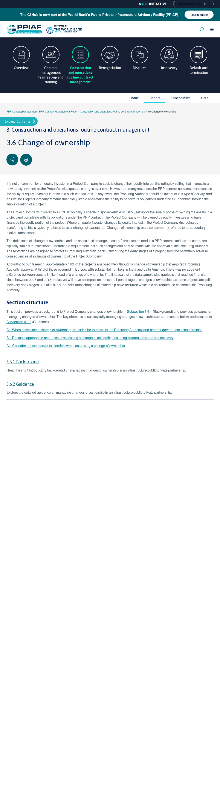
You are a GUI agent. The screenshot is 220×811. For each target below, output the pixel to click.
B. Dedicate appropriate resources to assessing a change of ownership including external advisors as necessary (90, 337)
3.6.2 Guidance (20, 384)
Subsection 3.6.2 (18, 321)
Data (204, 98)
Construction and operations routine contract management (112, 111)
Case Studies (180, 98)
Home (134, 98)
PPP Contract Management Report (58, 111)
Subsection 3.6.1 (139, 311)
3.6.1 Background (22, 361)
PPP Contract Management (21, 111)
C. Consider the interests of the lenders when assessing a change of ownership (65, 345)
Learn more (199, 15)
